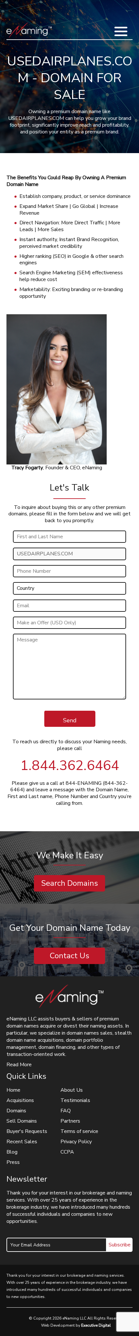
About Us (71, 1090)
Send (70, 720)
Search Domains (69, 883)
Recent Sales (21, 1141)
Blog (11, 1152)
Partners (70, 1121)
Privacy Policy (76, 1141)
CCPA (67, 1152)
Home (13, 1090)
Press (13, 1162)
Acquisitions (20, 1100)
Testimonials (75, 1100)
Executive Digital (96, 1325)
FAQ (65, 1110)
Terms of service (79, 1131)
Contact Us (69, 956)
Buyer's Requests (26, 1131)
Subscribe (120, 1244)
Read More (19, 1064)
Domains (16, 1110)
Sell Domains (21, 1121)
